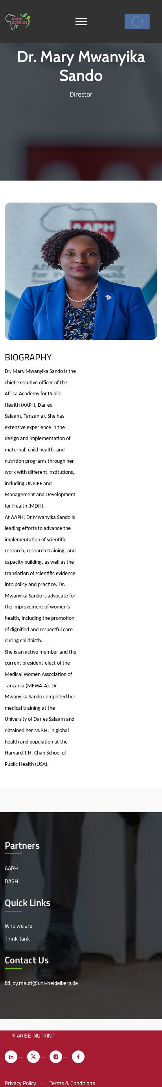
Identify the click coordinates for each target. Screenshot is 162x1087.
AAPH (11, 868)
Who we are (18, 925)
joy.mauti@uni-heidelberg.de (44, 983)
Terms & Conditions (72, 1083)
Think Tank (17, 938)
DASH (11, 881)
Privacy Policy (20, 1083)
